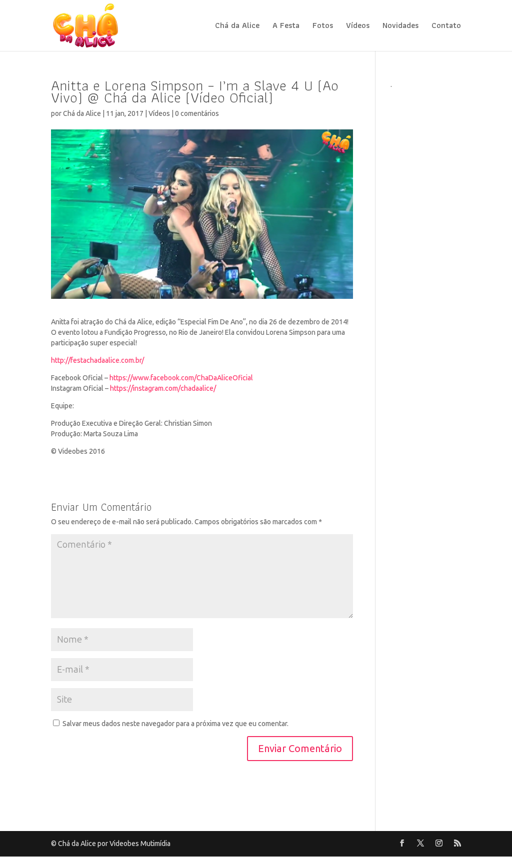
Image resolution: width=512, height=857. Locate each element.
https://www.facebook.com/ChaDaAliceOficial (181, 378)
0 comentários (197, 113)
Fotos (322, 26)
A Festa (286, 26)
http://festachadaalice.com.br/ (97, 360)
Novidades (400, 26)
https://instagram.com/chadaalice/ (163, 388)
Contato (446, 26)
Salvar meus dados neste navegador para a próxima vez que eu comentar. (175, 724)
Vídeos (358, 26)
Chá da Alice (237, 26)
